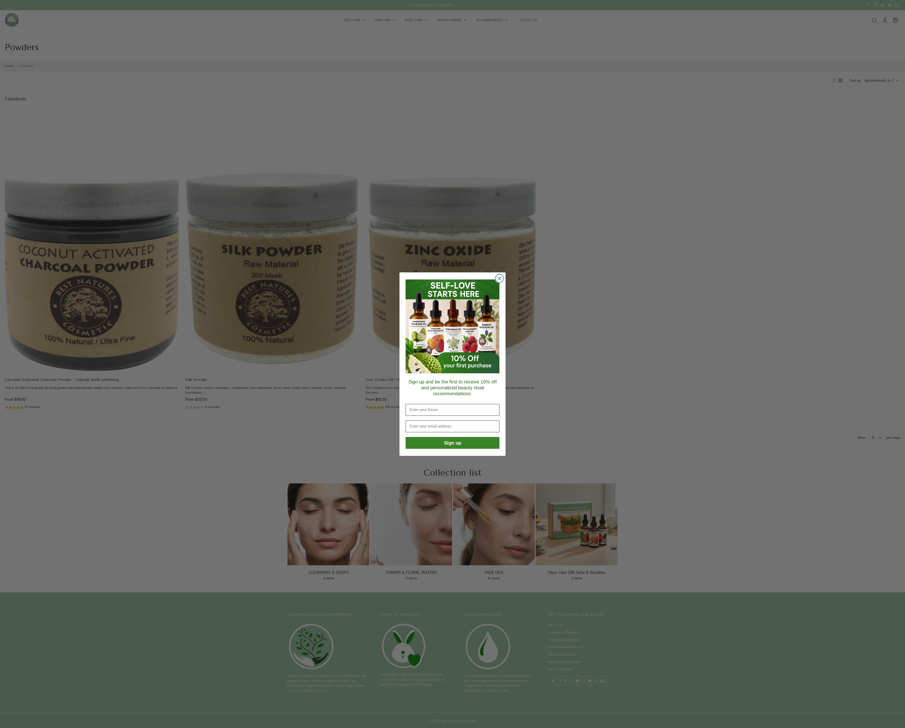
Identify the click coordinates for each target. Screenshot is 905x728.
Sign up (452, 442)
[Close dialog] (499, 278)
